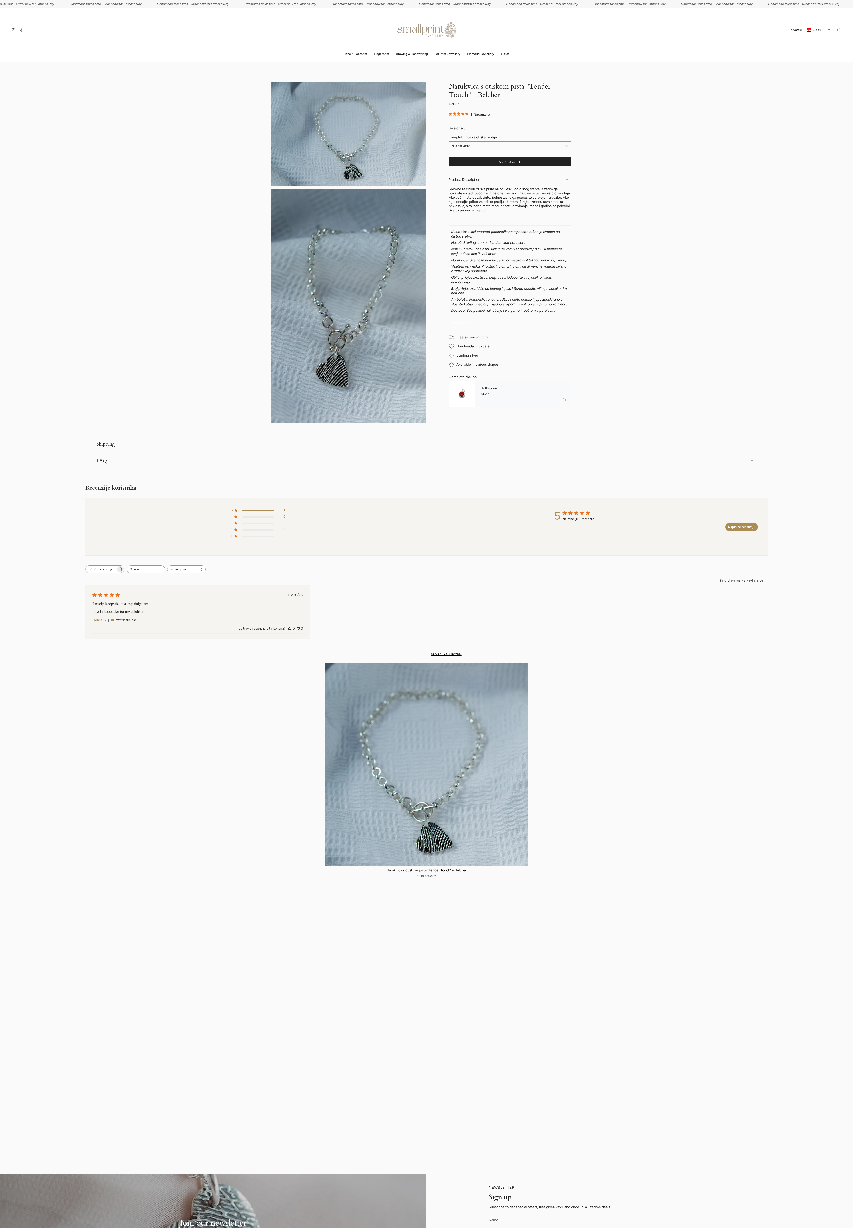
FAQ (101, 460)
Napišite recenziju (741, 527)
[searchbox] (101, 569)
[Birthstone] (462, 394)
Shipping (105, 444)
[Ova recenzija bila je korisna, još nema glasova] (289, 628)
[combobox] (146, 569)
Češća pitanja (459, 323)
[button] (382, 54)
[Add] (563, 400)
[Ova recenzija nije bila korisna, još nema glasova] (298, 628)
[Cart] (839, 30)
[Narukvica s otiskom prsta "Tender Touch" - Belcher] (426, 764)
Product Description (464, 179)
